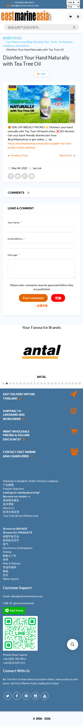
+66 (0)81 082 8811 (24, 2)
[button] (72, 644)
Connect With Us (16, 671)
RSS (43, 73)
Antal (41, 376)
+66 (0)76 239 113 (14, 662)
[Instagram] (35, 696)
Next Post (66, 155)
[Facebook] (17, 696)
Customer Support (17, 588)
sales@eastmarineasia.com (24, 5)
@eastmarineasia (24, 603)
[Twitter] (7, 696)
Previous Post (19, 155)
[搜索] (74, 27)
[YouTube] (44, 696)
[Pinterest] (26, 696)
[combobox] (41, 27)
